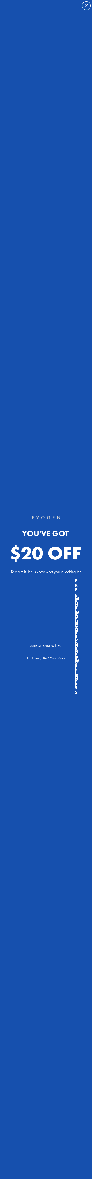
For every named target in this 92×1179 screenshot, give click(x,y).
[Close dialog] (86, 6)
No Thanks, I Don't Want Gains (46, 658)
